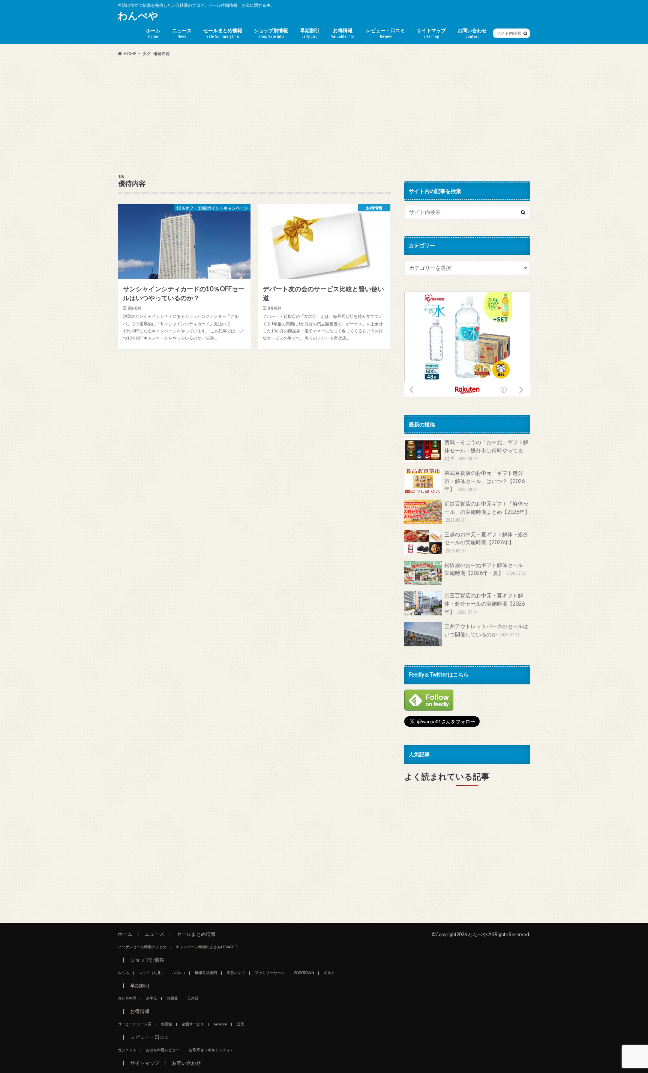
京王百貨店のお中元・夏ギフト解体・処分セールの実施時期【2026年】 (484, 603)
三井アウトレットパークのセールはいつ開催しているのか (486, 630)
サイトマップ (431, 33)
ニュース (182, 33)
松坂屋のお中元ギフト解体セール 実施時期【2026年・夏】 (486, 569)
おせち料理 (127, 998)
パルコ (179, 972)
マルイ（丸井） (151, 972)
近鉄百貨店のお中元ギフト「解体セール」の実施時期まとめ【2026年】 (487, 511)
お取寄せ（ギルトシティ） (211, 1050)
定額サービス (193, 1024)
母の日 (192, 998)
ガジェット (127, 1050)
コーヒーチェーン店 (135, 1024)
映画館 (166, 1024)
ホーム (153, 33)
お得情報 (342, 33)
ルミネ (123, 972)
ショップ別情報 (271, 33)
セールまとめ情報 (222, 33)
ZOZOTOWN (304, 972)
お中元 (151, 998)
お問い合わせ (472, 33)
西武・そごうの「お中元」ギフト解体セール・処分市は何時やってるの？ (486, 450)
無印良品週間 (206, 972)
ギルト (329, 972)
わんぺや (138, 15)
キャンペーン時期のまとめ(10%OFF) (207, 946)
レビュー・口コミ (385, 33)
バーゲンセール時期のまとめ (142, 946)
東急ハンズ (235, 972)
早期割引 (310, 33)
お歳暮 (172, 998)
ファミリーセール (270, 972)
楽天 (240, 1024)
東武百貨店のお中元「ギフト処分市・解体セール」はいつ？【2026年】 (484, 481)
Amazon (220, 1024)
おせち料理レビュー (163, 1050)
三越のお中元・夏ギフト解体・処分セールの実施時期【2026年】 (486, 542)
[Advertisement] (324, 115)
